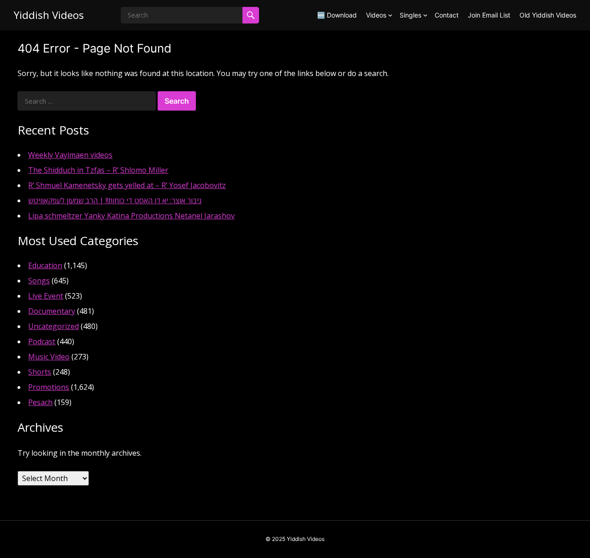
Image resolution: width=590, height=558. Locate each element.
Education (45, 265)
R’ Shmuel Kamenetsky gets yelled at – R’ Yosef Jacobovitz (127, 185)
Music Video (49, 357)
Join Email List (489, 15)
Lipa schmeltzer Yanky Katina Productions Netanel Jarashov (131, 216)
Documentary (51, 311)
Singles (410, 15)
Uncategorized (53, 326)
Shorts (39, 372)
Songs (39, 281)
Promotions (48, 387)
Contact (447, 15)
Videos (376, 15)
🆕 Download (337, 15)
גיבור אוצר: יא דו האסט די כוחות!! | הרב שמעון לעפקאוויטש (114, 200)
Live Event (45, 296)
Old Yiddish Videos (547, 15)
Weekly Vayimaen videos (70, 155)
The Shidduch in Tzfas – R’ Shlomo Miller (98, 170)
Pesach (40, 402)
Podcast (41, 341)
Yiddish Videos (49, 15)
